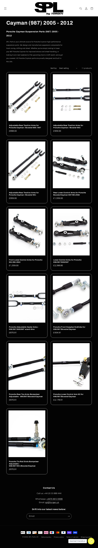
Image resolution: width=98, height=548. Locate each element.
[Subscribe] (68, 516)
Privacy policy (59, 537)
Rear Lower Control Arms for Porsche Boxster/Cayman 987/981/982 (69, 194)
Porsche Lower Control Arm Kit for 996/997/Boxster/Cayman (68, 395)
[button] (5, 8)
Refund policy (46, 537)
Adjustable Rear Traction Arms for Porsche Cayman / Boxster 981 (24, 194)
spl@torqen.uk (52, 502)
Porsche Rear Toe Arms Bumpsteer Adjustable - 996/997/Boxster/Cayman (26, 395)
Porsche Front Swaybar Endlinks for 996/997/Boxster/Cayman (69, 328)
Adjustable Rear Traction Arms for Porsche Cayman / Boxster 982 (68, 127)
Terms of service (72, 537)
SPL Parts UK (33, 537)
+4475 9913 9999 (54, 499)
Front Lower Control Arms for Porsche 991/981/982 (25, 261)
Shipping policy (86, 537)
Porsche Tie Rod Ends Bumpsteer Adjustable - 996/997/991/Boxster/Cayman (24, 464)
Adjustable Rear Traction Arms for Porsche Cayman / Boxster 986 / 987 (25, 127)
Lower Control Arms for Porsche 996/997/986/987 (67, 261)
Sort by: (54, 68)
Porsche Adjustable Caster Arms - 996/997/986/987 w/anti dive (24, 328)
